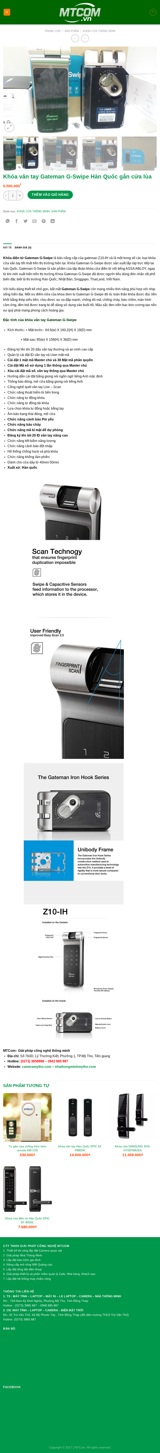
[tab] (7, 247)
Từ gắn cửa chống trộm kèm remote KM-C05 (27, 1148)
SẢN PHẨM (71, 31)
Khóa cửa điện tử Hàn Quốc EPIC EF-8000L (27, 1220)
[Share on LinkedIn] (53, 221)
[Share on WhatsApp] (8, 221)
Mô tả (7, 247)
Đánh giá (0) (23, 247)
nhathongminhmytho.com (75, 1066)
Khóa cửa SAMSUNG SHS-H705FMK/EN (133, 1148)
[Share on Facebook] (16, 221)
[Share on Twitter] (25, 221)
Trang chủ (52, 31)
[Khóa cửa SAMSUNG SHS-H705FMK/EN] (132, 1117)
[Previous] (11, 90)
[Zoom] (9, 127)
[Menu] (7, 12)
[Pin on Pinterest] (44, 221)
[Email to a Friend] (35, 221)
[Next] (148, 90)
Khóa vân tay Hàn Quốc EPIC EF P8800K (80, 1148)
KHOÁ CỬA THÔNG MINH (99, 31)
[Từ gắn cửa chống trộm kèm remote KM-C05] (27, 1117)
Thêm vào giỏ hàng (50, 194)
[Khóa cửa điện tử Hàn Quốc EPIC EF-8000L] (27, 1189)
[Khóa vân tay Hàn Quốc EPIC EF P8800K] (80, 1117)
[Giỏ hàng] (153, 12)
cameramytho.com (36, 1066)
